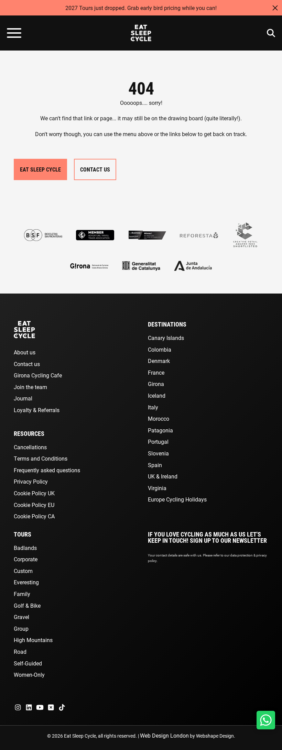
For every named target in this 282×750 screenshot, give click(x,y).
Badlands (25, 547)
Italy (153, 407)
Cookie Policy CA (34, 516)
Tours (22, 534)
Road (20, 651)
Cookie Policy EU (34, 504)
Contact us (27, 363)
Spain (155, 464)
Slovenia (158, 453)
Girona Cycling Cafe (38, 375)
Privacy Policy (31, 481)
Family (22, 593)
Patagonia (160, 430)
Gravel (21, 616)
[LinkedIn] (29, 707)
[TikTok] (62, 707)
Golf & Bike (27, 605)
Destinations (167, 324)
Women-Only (29, 674)
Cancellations (30, 447)
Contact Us (95, 169)
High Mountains (33, 639)
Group (21, 628)
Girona (156, 383)
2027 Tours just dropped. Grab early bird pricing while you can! (141, 7)
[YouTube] (40, 707)
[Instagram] (18, 707)
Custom (23, 570)
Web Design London (164, 735)
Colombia (159, 349)
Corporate (25, 559)
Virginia (157, 488)
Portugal (158, 441)
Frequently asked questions (47, 470)
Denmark (159, 360)
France (156, 372)
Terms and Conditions (40, 458)
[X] (51, 707)
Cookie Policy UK (34, 493)
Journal (23, 398)
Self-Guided (28, 663)
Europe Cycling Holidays (177, 499)
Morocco (158, 418)
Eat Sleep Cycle (40, 169)
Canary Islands (166, 337)
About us (24, 352)
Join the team (30, 386)
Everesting (26, 582)
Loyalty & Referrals (36, 409)
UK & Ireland (162, 476)
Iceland (156, 395)
